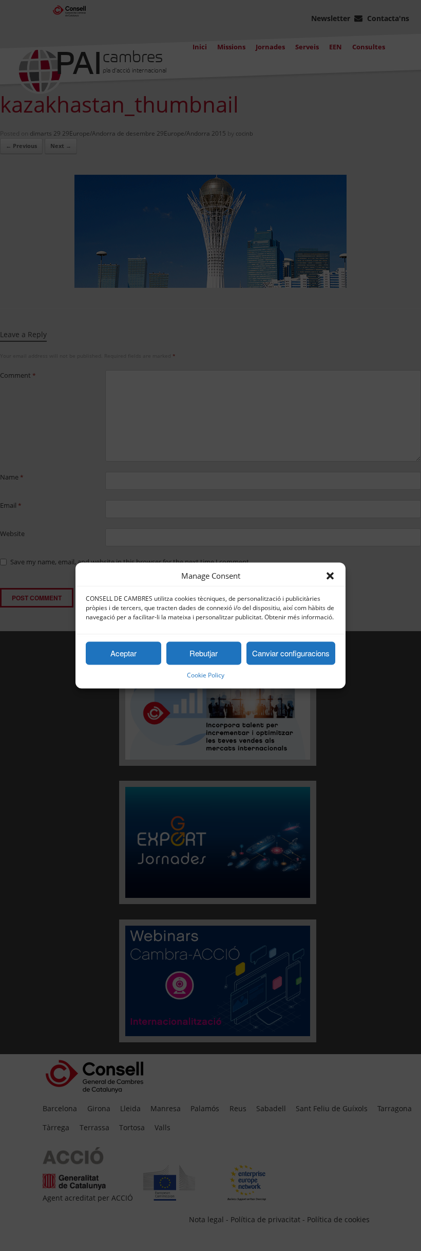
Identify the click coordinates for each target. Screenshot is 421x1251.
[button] (330, 576)
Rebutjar (203, 653)
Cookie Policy (205, 675)
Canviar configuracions (291, 653)
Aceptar (123, 653)
